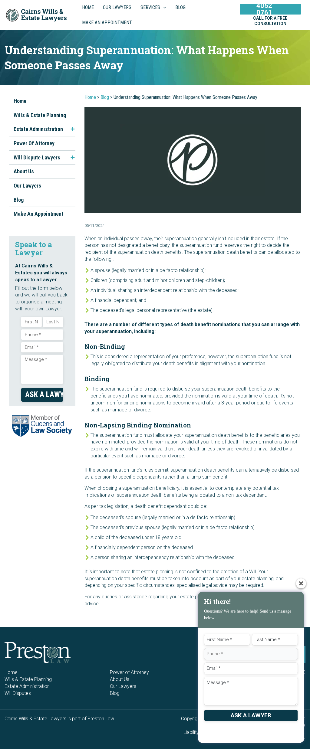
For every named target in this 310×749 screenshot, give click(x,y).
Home (20, 101)
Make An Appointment (38, 214)
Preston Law (100, 718)
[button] (163, 8)
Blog (19, 200)
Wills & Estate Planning (40, 115)
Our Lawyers (27, 185)
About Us (24, 171)
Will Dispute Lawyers (37, 157)
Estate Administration (38, 129)
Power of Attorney (129, 672)
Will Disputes (18, 693)
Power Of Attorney (34, 143)
